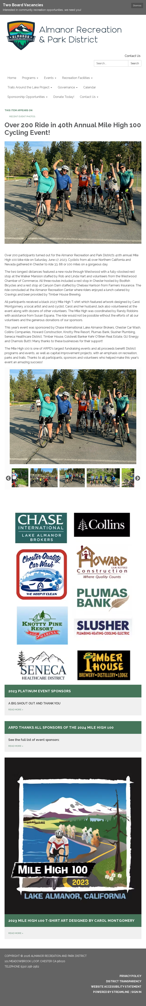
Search (135, 63)
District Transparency (123, 981)
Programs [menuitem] (29, 78)
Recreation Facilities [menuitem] (76, 78)
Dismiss (137, 5)
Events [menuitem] (49, 78)
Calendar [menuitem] (89, 87)
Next (137, 478)
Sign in (136, 991)
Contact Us (132, 56)
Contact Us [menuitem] (88, 97)
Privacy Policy (130, 976)
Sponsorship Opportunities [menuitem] (26, 97)
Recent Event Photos (22, 116)
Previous (8, 478)
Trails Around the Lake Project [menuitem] (28, 87)
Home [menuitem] (11, 78)
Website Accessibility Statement (116, 986)
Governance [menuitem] (66, 87)
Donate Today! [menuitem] (63, 97)
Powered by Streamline (111, 991)
